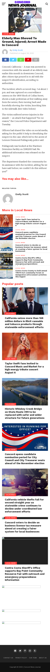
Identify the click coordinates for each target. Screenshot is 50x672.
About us (43, 658)
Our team (33, 658)
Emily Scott (18, 50)
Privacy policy (21, 658)
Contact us (8, 658)
